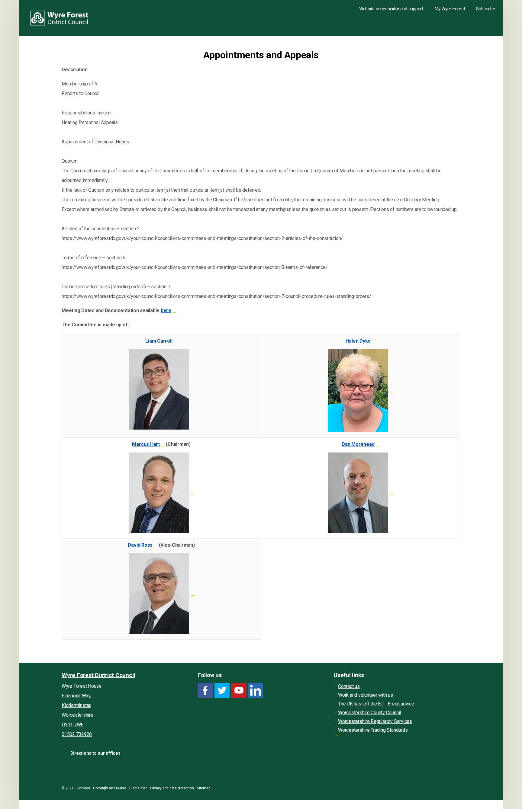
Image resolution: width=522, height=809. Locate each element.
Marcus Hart (146, 444)
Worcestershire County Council (369, 712)
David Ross (140, 545)
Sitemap (203, 788)
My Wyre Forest (449, 8)
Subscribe (485, 8)
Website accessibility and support (391, 8)
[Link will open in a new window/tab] (205, 690)
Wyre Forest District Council (59, 18)
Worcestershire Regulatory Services (375, 721)
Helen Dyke (358, 341)
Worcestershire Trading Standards (373, 730)
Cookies (83, 788)
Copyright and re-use (109, 788)
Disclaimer (138, 788)
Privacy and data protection (172, 788)
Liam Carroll (158, 341)
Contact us (349, 686)
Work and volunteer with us (365, 695)
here (166, 310)
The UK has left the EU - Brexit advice (376, 704)
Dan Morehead (358, 444)
